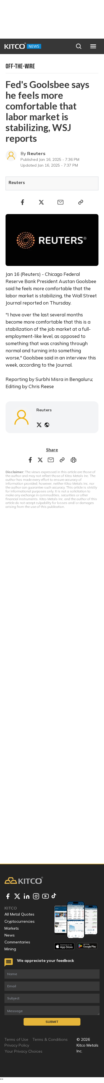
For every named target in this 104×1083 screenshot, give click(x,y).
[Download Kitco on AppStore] (64, 946)
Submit (52, 1022)
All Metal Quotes (19, 914)
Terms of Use (16, 1039)
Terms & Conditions (50, 1039)
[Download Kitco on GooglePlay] (87, 946)
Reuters (36, 153)
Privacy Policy (16, 1045)
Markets (11, 928)
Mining (10, 948)
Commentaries (17, 942)
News (9, 935)
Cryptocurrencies (19, 921)
